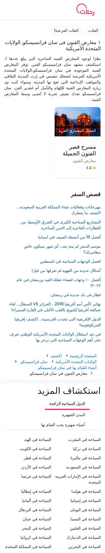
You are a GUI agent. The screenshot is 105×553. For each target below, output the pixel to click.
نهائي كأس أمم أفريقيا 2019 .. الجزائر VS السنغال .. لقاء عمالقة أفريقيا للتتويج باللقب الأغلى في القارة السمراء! (55, 307)
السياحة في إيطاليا (36, 491)
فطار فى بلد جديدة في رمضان (76, 295)
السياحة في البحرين (84, 546)
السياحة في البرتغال (34, 510)
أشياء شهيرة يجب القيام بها (63, 425)
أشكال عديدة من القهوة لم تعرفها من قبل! (66, 270)
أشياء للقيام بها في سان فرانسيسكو (67, 367)
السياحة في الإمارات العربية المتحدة (78, 479)
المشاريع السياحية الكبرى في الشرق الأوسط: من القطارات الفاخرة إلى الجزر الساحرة (61, 225)
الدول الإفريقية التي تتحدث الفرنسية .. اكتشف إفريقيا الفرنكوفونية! (58, 322)
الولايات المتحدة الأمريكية (76, 361)
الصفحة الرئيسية (83, 356)
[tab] (67, 404)
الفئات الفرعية (66, 30)
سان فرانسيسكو (34, 361)
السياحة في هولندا (86, 491)
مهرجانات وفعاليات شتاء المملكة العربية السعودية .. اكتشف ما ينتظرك (59, 210)
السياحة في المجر (36, 528)
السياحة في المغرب (84, 439)
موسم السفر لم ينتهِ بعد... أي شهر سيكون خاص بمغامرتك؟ (62, 249)
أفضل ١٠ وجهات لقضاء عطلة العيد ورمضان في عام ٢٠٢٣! (59, 282)
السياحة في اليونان (85, 510)
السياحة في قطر (37, 458)
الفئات (93, 30)
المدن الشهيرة (73, 414)
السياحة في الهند (37, 439)
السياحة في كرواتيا (35, 537)
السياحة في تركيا (87, 448)
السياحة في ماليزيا (86, 458)
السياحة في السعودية (83, 467)
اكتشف (56, 356)
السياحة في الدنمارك (84, 537)
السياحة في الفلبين (85, 528)
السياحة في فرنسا (36, 476)
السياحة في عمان (37, 519)
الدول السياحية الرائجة (67, 403)
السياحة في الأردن (36, 467)
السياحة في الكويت (35, 448)
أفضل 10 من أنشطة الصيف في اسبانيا (69, 237)
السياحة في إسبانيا (86, 500)
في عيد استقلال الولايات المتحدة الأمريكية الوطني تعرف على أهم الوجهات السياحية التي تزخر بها (55, 337)
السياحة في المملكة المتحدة (28, 546)
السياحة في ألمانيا (36, 500)
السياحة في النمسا (86, 519)
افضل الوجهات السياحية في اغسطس (70, 261)
